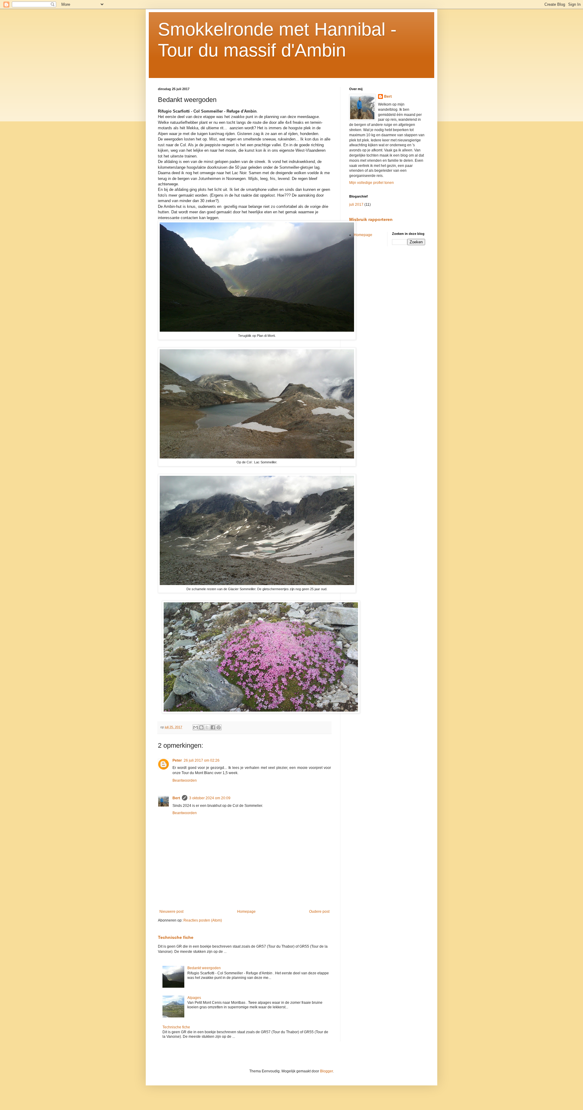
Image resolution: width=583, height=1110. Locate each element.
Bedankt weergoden (204, 968)
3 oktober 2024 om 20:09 (209, 798)
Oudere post (319, 911)
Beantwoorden (184, 780)
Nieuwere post (171, 911)
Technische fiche (175, 937)
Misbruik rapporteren (371, 219)
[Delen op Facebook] (213, 727)
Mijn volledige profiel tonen (371, 183)
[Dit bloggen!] (201, 727)
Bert (176, 798)
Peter (177, 760)
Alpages (194, 998)
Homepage (246, 911)
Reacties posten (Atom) (202, 920)
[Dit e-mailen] (196, 727)
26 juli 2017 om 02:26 (202, 760)
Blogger (326, 1071)
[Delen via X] (207, 727)
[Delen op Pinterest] (219, 727)
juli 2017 (356, 204)
